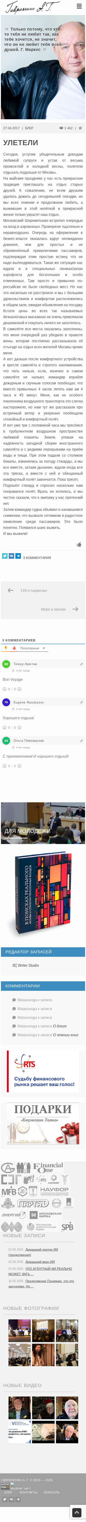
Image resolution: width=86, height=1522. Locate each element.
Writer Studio (28, 965)
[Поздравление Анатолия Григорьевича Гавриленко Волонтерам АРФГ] (43, 1407)
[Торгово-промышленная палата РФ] (65, 1179)
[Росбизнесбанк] (28, 1179)
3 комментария (37, 558)
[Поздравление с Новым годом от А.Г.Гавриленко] (19, 1407)
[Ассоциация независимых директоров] (24, 1168)
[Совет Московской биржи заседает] (67, 1354)
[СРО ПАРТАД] (33, 1203)
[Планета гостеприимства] (8, 1203)
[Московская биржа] (45, 1215)
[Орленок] (67, 1330)
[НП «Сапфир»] (53, 1179)
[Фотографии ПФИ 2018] (19, 1330)
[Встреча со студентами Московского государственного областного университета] (19, 1354)
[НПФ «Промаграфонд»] (56, 1203)
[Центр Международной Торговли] (11, 1227)
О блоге (60, 1026)
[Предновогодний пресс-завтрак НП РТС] (43, 1354)
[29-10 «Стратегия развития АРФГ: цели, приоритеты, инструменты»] (19, 1432)
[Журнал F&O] (48, 1168)
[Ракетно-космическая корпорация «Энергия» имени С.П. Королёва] (14, 1215)
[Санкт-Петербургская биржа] (67, 1227)
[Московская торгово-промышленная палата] (33, 1191)
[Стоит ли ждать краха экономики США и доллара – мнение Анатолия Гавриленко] (43, 1432)
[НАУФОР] (54, 1191)
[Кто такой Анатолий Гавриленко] (67, 1432)
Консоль (52, 1492)
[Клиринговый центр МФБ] (8, 1191)
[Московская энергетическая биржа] (41, 1227)
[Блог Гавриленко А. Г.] (32, 7)
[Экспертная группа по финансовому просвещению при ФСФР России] (11, 1179)
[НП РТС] (41, 1179)
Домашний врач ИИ (40, 1262)
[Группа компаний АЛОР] (8, 1168)
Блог (29, 128)
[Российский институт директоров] (69, 1203)
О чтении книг (65, 1035)
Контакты (28, 1492)
